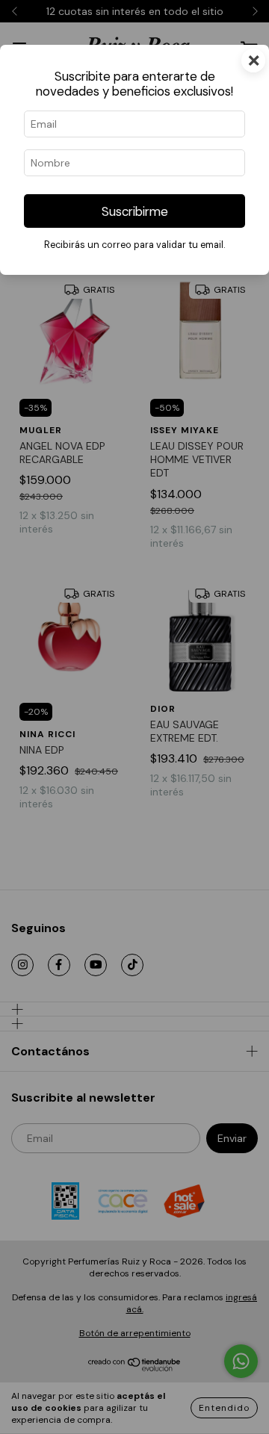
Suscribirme (135, 211)
